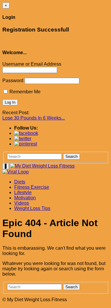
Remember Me (24, 91)
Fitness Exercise (31, 187)
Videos (21, 203)
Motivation (25, 197)
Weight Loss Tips (32, 208)
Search (71, 156)
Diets (19, 181)
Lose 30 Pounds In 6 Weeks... (33, 117)
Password (12, 80)
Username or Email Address (31, 64)
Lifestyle (23, 192)
